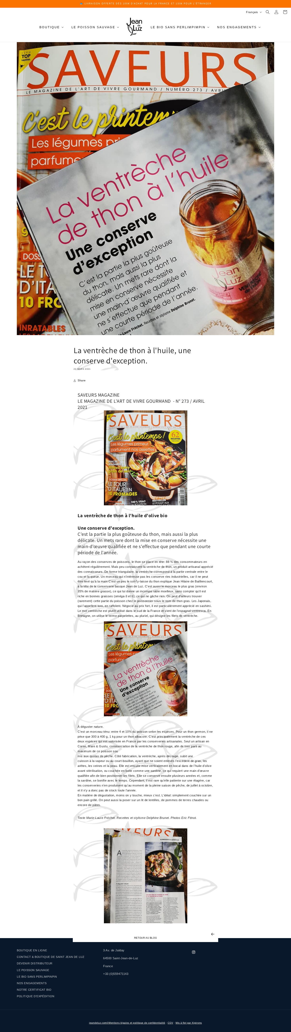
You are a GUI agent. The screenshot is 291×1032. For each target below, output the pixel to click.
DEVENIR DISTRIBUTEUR (34, 963)
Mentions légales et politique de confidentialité (137, 1023)
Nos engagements (237, 27)
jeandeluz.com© (99, 1023)
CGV (170, 1023)
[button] (267, 12)
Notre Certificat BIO (34, 989)
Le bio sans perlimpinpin (37, 976)
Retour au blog (145, 938)
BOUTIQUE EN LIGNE (32, 950)
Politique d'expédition (35, 996)
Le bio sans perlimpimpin (178, 27)
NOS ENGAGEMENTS (32, 983)
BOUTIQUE (49, 27)
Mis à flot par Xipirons (189, 1023)
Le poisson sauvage (93, 27)
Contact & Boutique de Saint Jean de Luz (50, 956)
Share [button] (82, 380)
